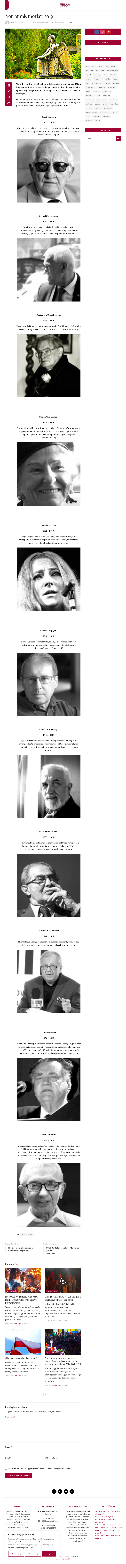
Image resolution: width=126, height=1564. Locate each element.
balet (101, 66)
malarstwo (112, 87)
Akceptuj (48, 1554)
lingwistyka (90, 87)
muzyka (96, 91)
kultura (116, 83)
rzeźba (97, 108)
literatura (101, 87)
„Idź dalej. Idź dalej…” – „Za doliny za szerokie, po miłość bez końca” (62, 1298)
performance (102, 100)
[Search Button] (118, 138)
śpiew (97, 120)
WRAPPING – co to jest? (104, 1517)
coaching (89, 70)
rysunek (89, 108)
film (105, 75)
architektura (91, 66)
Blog (9, 1352)
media (88, 91)
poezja (97, 104)
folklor (88, 79)
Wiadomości (43, 23)
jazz (87, 83)
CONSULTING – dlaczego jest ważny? (108, 1525)
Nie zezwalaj (33, 1554)
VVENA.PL (96, 116)
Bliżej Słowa (110, 66)
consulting (100, 70)
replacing (114, 104)
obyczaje (89, 95)
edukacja (97, 75)
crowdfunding (112, 70)
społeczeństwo (27, 1234)
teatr (88, 116)
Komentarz (10, 1417)
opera (98, 95)
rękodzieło (108, 108)
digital (88, 75)
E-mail (8, 1458)
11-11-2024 (23, 1376)
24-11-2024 (63, 1321)
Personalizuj (16, 1554)
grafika (107, 79)
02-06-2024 (63, 1385)
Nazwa (8, 1447)
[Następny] (45, 1394)
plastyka (113, 100)
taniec (115, 112)
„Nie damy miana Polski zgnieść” (21, 1357)
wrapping (106, 116)
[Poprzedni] (41, 1394)
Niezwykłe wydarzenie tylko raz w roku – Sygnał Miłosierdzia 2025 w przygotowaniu (21, 1299)
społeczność (104, 112)
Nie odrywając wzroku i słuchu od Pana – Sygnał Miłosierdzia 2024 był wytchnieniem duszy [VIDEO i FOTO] (63, 1361)
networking (106, 91)
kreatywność (96, 83)
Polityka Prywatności (63, 1559)
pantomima (90, 100)
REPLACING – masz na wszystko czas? (109, 1527)
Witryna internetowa (53, 1458)
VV (22, 23)
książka (107, 83)
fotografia (98, 79)
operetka (106, 95)
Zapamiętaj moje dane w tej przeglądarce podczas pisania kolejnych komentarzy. (39, 1469)
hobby (115, 79)
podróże (89, 104)
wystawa (89, 120)
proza (105, 104)
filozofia (113, 75)
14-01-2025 (23, 1324)
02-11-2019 (31, 23)
